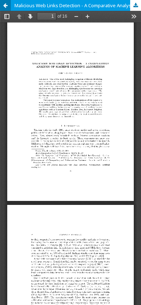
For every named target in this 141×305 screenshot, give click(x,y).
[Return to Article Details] (5, 5)
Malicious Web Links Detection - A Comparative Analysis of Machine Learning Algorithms (77, 5)
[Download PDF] (135, 5)
